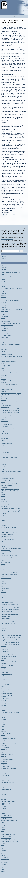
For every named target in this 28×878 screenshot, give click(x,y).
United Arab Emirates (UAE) (8, 834)
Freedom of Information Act (7, 478)
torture (3, 822)
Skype (2, 752)
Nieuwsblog (4, 258)
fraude (3, 476)
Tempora (3, 806)
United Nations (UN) (6, 838)
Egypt (2, 445)
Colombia (3, 382)
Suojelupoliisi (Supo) (6, 789)
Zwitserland (4, 874)
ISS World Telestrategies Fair (8, 557)
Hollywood (3, 515)
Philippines (4, 679)
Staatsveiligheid (5, 775)
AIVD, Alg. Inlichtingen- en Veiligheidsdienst (11, 276)
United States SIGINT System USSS (10, 841)
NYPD (2, 660)
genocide (3, 494)
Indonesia (3, 525)
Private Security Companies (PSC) (9, 695)
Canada (3, 351)
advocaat (3, 265)
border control (4, 337)
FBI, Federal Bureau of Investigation (10, 468)
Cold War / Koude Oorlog (7, 380)
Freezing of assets (5, 480)
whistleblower (4, 862)
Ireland (3, 546)
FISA (2, 469)
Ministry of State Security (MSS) (9, 625)
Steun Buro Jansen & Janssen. (8, 243)
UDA (2, 831)
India (2, 524)
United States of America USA (8, 839)
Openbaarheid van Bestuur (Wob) (9, 661)
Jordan (3, 564)
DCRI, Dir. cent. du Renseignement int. (10, 410)
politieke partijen (5, 688)
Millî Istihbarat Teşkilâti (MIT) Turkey (10, 621)
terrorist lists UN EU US (6, 810)
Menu (14, 16)
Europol (3, 459)
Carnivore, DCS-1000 (6, 354)
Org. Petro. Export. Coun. (7, 665)
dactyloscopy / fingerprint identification (10, 401)
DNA (2, 431)
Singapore (3, 750)
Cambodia (3, 347)
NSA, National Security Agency (8, 656)
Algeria (3, 277)
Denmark (3, 417)
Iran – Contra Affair (5, 543)
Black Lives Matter (5, 326)
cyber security (4, 398)
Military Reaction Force (6, 619)
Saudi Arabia (4, 736)
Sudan (3, 787)
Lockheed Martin (5, 588)
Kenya (2, 569)
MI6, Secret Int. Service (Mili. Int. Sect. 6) (11, 609)
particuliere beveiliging (6, 674)
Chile (2, 368)
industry (3, 529)
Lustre (2, 590)
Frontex (3, 482)
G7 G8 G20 (4, 487)
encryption (3, 450)
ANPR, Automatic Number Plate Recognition (11, 288)
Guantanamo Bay (5, 504)
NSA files (3, 256)
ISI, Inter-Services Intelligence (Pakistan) (11, 548)
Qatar (2, 709)
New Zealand (4, 649)
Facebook (3, 464)
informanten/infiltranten (6, 530)
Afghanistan (4, 267)
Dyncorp (3, 440)
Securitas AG (4, 745)
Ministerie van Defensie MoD (8, 623)
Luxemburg (4, 592)
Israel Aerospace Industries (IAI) (9, 555)
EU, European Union (6, 455)
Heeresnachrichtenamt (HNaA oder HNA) (11, 511)
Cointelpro (3, 379)
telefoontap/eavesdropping (7, 804)
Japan (2, 560)
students (3, 785)
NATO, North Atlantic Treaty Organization (11, 639)
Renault (3, 717)
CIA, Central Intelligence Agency (9, 372)
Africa (2, 270)
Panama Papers (5, 672)
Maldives (3, 595)
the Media (3, 818)
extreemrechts (4, 462)
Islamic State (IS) (5, 550)
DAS (2, 403)
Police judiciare (5, 684)
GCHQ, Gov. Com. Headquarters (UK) (10, 489)
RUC (2, 721)
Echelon (3, 442)
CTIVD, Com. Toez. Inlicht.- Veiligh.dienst (11, 394)
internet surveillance (6, 536)
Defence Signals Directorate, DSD (9, 414)
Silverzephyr (4, 749)
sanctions (3, 731)
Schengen (3, 740)
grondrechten (4, 501)
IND (2, 522)
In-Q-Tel (3, 520)
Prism (2, 691)
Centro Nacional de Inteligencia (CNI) (10, 361)
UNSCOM (3, 843)
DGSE (2, 422)
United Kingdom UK (6, 836)
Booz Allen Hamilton (6, 335)
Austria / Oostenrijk (5, 304)
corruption (3, 391)
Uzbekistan (4, 846)
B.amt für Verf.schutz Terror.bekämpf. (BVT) (11, 309)
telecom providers (5, 803)
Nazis (2, 640)
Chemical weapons (5, 366)
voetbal (3, 855)
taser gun (3, 799)
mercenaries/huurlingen (7, 602)
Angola (3, 286)
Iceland (3, 518)
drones (3, 434)
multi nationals (4, 632)
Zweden (3, 872)
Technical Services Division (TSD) (9, 801)
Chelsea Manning (5, 365)
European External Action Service (9, 457)
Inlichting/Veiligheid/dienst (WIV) (9, 532)
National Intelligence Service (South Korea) (11, 635)
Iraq (2, 544)
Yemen (3, 869)
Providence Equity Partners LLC (9, 701)
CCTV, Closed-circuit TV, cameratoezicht (11, 358)
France (3, 475)
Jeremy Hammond (5, 562)
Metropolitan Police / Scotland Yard (9, 604)
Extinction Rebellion (6, 461)
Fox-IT (3, 473)
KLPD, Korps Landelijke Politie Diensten (10, 572)
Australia (3, 302)
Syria (2, 796)
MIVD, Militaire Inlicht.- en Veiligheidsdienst (11, 626)
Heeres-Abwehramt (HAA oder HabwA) (10, 510)
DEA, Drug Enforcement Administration (10, 412)
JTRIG (3, 567)
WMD (2, 866)
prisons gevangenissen (6, 693)
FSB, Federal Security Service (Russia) (10, 483)
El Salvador (4, 447)
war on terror (4, 860)
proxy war (3, 705)
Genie (2, 492)
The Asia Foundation (6, 815)
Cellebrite (3, 359)
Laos (2, 579)
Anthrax (3, 290)
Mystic (2, 633)
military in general (5, 616)
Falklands (3, 466)
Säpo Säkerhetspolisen (6, 733)
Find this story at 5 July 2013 (8, 214)
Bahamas (3, 312)
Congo (3, 387)
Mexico (3, 605)
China (2, 370)
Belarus (3, 318)
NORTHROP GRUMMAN (7, 653)
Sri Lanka (3, 773)
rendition (3, 719)
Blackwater (4, 330)
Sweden (3, 792)
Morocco (3, 628)
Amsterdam (4, 283)
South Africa (4, 761)
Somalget (3, 756)
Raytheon (3, 710)
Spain (2, 764)
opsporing (3, 663)
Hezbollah (3, 513)
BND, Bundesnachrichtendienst (8, 332)
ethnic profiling (4, 454)
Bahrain (3, 314)
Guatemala (4, 506)
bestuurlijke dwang (5, 321)
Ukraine (3, 832)
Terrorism (3, 808)
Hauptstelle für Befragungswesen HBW (10, 508)
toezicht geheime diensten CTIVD (9, 820)
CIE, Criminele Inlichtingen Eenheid (9, 373)
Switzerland (4, 794)
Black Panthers (5, 328)
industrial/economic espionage (8, 527)
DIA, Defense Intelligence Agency (9, 424)
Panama (3, 670)
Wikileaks (3, 864)
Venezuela (3, 850)
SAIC (2, 729)
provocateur (4, 703)
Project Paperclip (5, 698)
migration (3, 613)
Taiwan (3, 797)
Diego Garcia (4, 426)
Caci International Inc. (6, 346)
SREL (2, 771)
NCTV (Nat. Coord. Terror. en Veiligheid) (10, 642)
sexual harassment (5, 747)
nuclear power (4, 658)
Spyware (3, 770)
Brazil (2, 340)
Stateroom (3, 778)
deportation (4, 419)
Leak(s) (3, 581)
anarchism (3, 284)
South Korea (4, 763)
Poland (3, 681)
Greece (3, 499)
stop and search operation (7, 782)
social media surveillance (7, 754)
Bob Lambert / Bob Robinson (8, 333)
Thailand (3, 811)
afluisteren (3, 269)
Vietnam (3, 853)
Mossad (3, 630)
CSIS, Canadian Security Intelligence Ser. (11, 393)
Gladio (3, 496)
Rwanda (3, 726)
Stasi (2, 777)
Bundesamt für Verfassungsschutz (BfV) (10, 344)
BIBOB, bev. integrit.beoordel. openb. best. (11, 323)
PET (2, 677)
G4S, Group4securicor (6, 485)
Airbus (2, 274)
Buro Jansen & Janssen (7, 239)
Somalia (3, 757)
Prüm (2, 707)
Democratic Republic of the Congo (9, 415)
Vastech (3, 848)
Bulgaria (3, 342)
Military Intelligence (6, 618)
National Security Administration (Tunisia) (11, 637)
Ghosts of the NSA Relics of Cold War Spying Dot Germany (12, 21)
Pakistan (3, 667)
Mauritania (3, 600)
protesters (3, 700)
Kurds (2, 576)
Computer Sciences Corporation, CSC (10, 386)
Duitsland (3, 436)
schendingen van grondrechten (8, 738)
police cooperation (5, 682)
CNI (2, 377)
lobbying (3, 586)
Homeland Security (5, 517)
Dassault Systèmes (6, 405)
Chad (2, 363)
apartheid (3, 293)
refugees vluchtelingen (6, 714)
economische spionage (6, 443)
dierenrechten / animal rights (8, 428)
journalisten (4, 565)
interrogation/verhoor (6, 537)
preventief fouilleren (6, 689)
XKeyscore (4, 867)
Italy (2, 558)
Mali (2, 597)
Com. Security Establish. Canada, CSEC (10, 384)
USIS (2, 845)
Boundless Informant (6, 339)
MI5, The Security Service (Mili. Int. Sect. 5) (11, 607)
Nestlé (2, 647)
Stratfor (3, 784)
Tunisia (3, 827)
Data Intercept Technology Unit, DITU (10, 408)
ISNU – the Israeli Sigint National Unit (10, 551)
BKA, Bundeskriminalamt (7, 325)
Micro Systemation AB (6, 611)
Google (3, 497)
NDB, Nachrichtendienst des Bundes (10, 644)
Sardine (3, 735)
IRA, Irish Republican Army (7, 539)
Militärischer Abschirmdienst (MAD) (9, 614)
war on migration (5, 859)
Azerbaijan (3, 307)
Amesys (3, 281)
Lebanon (3, 583)
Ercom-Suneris (5, 452)
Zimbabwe (3, 871)
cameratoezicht (5, 349)
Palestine (3, 668)
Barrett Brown (4, 316)
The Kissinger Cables (6, 817)
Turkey (3, 829)
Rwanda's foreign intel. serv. (8, 728)
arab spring (4, 295)
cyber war (3, 400)
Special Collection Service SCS (8, 768)
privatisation (4, 696)
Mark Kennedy (4, 599)
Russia (3, 724)
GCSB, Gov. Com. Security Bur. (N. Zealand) (12, 490)
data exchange (5, 407)
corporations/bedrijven (6, 389)
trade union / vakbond (6, 824)
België (2, 319)
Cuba (2, 396)
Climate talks (4, 375)
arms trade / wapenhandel (7, 298)
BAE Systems (4, 311)
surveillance (4, 790)
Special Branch (5, 766)
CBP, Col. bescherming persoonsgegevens (11, 356)
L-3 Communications (6, 578)
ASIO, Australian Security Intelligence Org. (11, 300)
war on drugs (4, 857)
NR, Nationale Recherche (7, 654)
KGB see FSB (4, 571)
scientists (3, 742)
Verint (2, 852)
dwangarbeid (4, 438)
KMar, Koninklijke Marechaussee (9, 574)
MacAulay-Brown (5, 593)
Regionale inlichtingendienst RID (9, 715)
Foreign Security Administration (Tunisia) (11, 471)
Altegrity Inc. (4, 279)
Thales (3, 813)
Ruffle (2, 722)
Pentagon (3, 675)
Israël (2, 553)
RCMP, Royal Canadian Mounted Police (10, 712)
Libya (2, 585)
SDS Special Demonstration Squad (9, 743)
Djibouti (3, 429)
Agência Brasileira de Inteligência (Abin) (10, 272)
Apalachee (3, 291)
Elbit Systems (4, 448)
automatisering (5, 305)
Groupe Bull (4, 503)
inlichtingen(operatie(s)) (7, 534)
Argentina (3, 297)
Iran (2, 541)
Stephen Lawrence (5, 780)
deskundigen (4, 421)
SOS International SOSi (7, 759)
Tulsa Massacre (5, 825)
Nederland (3, 646)
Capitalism (3, 352)
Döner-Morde (4, 433)
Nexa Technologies (5, 651)
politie (2, 686)
